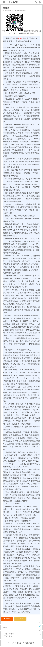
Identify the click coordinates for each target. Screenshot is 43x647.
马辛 (10, 636)
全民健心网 (13, 2)
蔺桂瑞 (11, 634)
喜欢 (8, 618)
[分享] (40, 626)
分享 (21, 618)
